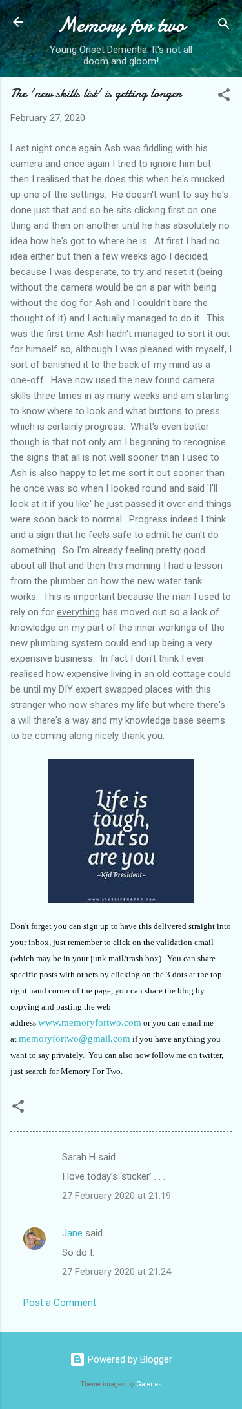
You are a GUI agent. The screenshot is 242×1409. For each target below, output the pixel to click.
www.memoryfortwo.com (89, 1022)
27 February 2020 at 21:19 (116, 1196)
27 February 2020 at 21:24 (116, 1272)
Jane (72, 1233)
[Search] (224, 26)
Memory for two (121, 24)
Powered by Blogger (128, 1359)
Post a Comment (59, 1302)
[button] (224, 97)
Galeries (149, 1384)
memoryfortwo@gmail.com (74, 1038)
